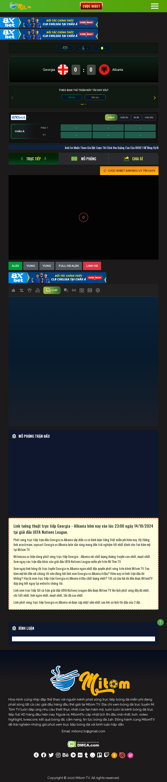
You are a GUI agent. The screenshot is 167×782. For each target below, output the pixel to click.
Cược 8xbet (91, 6)
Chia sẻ (137, 158)
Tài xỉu (136, 117)
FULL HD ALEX (69, 265)
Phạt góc (149, 117)
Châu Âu (124, 117)
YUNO (31, 265)
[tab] (33, 159)
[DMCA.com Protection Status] (83, 743)
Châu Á (111, 117)
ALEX (15, 265)
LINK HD (92, 265)
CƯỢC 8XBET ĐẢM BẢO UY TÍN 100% (131, 170)
